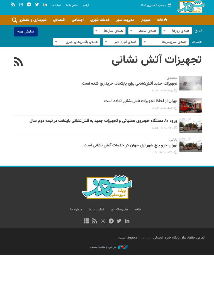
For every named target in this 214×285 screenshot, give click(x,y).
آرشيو (86, 5)
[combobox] (176, 31)
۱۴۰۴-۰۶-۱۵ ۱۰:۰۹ (162, 91)
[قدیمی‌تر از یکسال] (190, 105)
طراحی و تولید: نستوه (103, 247)
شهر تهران (145, 237)
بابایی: (172, 139)
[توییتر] (119, 221)
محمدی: (171, 78)
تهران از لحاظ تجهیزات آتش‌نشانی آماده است (140, 101)
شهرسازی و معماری (33, 20)
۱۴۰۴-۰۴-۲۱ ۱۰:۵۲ (162, 128)
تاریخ (198, 30)
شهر (191, 11)
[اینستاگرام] (102, 221)
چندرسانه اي (119, 209)
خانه (160, 20)
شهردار (145, 20)
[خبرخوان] (94, 221)
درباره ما (56, 5)
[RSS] (18, 62)
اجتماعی (78, 20)
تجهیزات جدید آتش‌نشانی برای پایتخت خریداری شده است (129, 84)
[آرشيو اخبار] (86, 221)
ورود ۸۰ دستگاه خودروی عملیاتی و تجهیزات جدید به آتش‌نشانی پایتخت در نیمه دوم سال (103, 121)
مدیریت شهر (125, 20)
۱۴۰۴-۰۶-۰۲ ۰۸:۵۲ (162, 108)
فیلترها (197, 42)
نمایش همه (25, 32)
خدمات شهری (100, 20)
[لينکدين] (127, 221)
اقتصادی (59, 20)
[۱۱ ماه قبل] (190, 83)
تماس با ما (72, 5)
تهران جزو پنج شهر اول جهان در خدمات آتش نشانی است (130, 145)
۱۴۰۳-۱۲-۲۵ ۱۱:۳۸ (161, 152)
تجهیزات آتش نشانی (157, 60)
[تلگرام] (111, 221)
